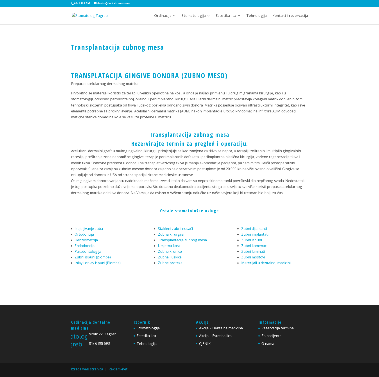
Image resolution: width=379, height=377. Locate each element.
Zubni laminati (253, 251)
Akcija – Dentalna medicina (221, 328)
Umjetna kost (169, 245)
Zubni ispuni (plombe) (93, 257)
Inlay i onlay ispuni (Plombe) (98, 262)
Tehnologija (256, 16)
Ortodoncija (84, 234)
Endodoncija (85, 245)
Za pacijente (271, 335)
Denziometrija (86, 240)
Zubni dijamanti (254, 228)
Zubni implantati (254, 234)
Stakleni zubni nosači (175, 228)
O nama (267, 343)
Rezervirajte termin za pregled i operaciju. (189, 143)
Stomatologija (194, 16)
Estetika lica (226, 16)
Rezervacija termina (277, 328)
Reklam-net (118, 369)
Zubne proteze (170, 262)
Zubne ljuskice (170, 257)
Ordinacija (163, 16)
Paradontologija (88, 251)
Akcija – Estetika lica (215, 335)
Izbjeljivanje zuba (89, 228)
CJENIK (205, 343)
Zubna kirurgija (171, 234)
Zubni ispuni (251, 240)
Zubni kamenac (253, 245)
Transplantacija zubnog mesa (189, 134)
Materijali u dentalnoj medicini (266, 262)
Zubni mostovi (253, 257)
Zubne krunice (170, 251)
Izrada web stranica (87, 369)
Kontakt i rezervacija (290, 16)
